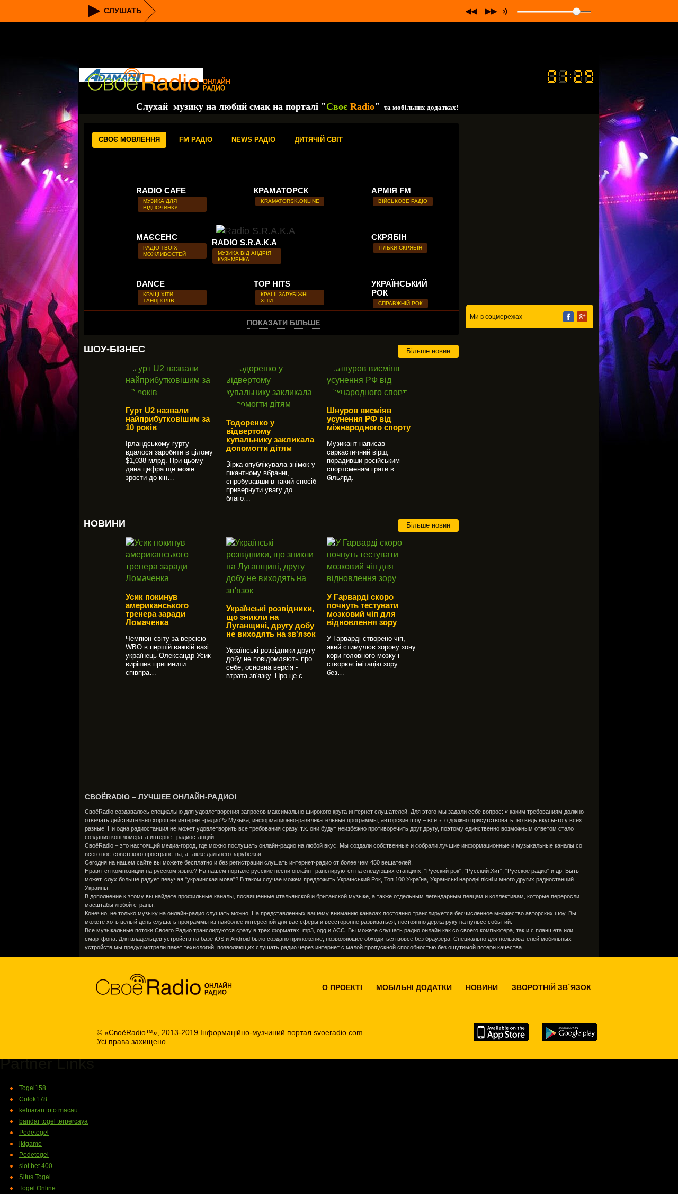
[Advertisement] (339, 45)
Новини (482, 987)
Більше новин (428, 351)
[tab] (129, 140)
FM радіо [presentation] (195, 140)
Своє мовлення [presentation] (129, 140)
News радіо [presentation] (253, 140)
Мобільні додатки (414, 987)
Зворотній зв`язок (551, 987)
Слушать (122, 10)
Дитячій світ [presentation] (319, 140)
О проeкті (342, 987)
